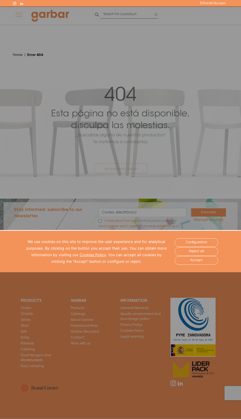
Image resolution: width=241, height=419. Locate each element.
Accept (196, 260)
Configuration (196, 242)
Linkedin (24, 3)
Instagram (16, 3)
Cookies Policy (93, 254)
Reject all (196, 251)
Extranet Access (213, 3)
